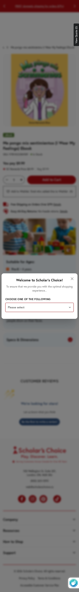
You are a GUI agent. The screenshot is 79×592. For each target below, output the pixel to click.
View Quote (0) (76, 34)
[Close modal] (72, 278)
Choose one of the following (27, 299)
